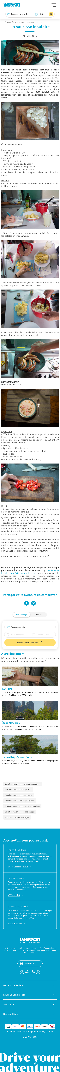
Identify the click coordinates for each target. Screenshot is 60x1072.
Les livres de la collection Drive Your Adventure (30, 571)
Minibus (39, 615)
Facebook (26, 603)
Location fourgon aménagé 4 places (20, 800)
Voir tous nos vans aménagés (17, 817)
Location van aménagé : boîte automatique (22, 806)
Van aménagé (21, 615)
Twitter (33, 603)
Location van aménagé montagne (18, 795)
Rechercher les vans (27, 642)
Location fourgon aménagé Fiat (18, 789)
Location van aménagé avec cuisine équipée (22, 784)
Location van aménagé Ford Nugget (19, 812)
